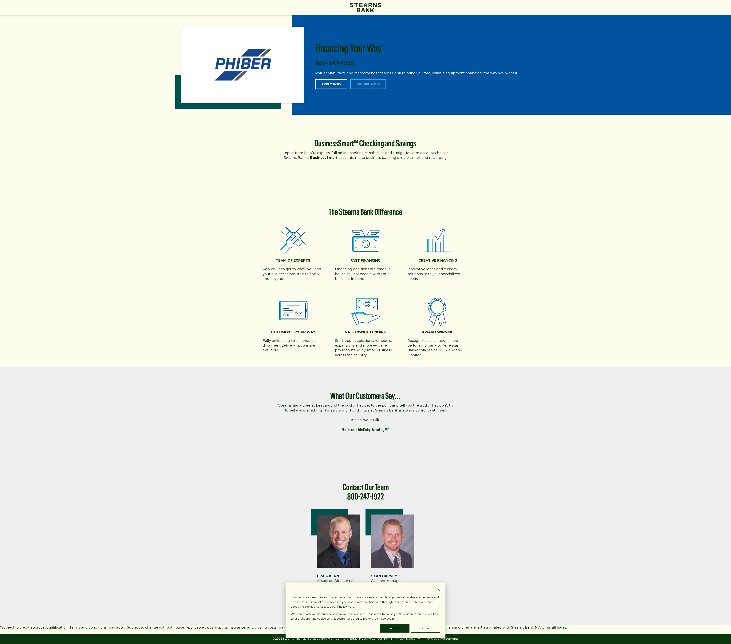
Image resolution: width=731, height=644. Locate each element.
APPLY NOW (331, 84)
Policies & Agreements (442, 638)
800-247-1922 (365, 495)
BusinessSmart (324, 158)
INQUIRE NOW (368, 84)
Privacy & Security (407, 638)
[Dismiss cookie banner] (438, 590)
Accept (395, 628)
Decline (426, 628)
